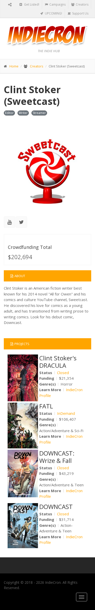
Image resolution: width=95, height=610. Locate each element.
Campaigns (57, 4)
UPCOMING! (53, 13)
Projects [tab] (21, 344)
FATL (46, 406)
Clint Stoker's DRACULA (58, 362)
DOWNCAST (56, 506)
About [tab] (19, 276)
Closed (63, 372)
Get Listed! (31, 4)
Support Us (79, 13)
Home (13, 66)
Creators (81, 4)
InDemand (66, 413)
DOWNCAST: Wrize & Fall (56, 457)
